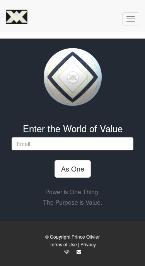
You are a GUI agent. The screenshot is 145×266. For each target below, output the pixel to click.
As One (72, 168)
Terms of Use (63, 244)
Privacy (88, 244)
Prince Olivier (86, 236)
